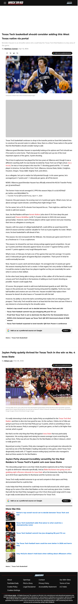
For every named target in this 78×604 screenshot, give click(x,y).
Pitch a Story (28, 583)
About (9, 580)
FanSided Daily (13, 583)
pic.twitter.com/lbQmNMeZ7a (17, 193)
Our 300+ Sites (65, 580)
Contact (42, 580)
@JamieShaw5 (14, 185)
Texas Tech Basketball (19, 338)
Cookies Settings (13, 590)
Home (8, 338)
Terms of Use (65, 583)
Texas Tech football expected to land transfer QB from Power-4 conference (37, 324)
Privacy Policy (44, 583)
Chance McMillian (22, 217)
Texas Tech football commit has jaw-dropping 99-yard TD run (31, 312)
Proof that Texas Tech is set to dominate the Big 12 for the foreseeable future (38, 315)
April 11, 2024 (37, 196)
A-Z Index (63, 587)
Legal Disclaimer (29, 587)
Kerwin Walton (34, 214)
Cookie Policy (12, 587)
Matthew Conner (11, 49)
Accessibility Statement (48, 587)
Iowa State (47, 434)
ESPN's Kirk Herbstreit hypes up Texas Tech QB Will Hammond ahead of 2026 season (38, 319)
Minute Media (12, 595)
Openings (26, 580)
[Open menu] (5, 3)
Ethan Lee (8, 361)
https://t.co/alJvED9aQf (56, 191)
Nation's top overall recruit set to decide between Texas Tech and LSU (35, 308)
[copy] (17, 53)
